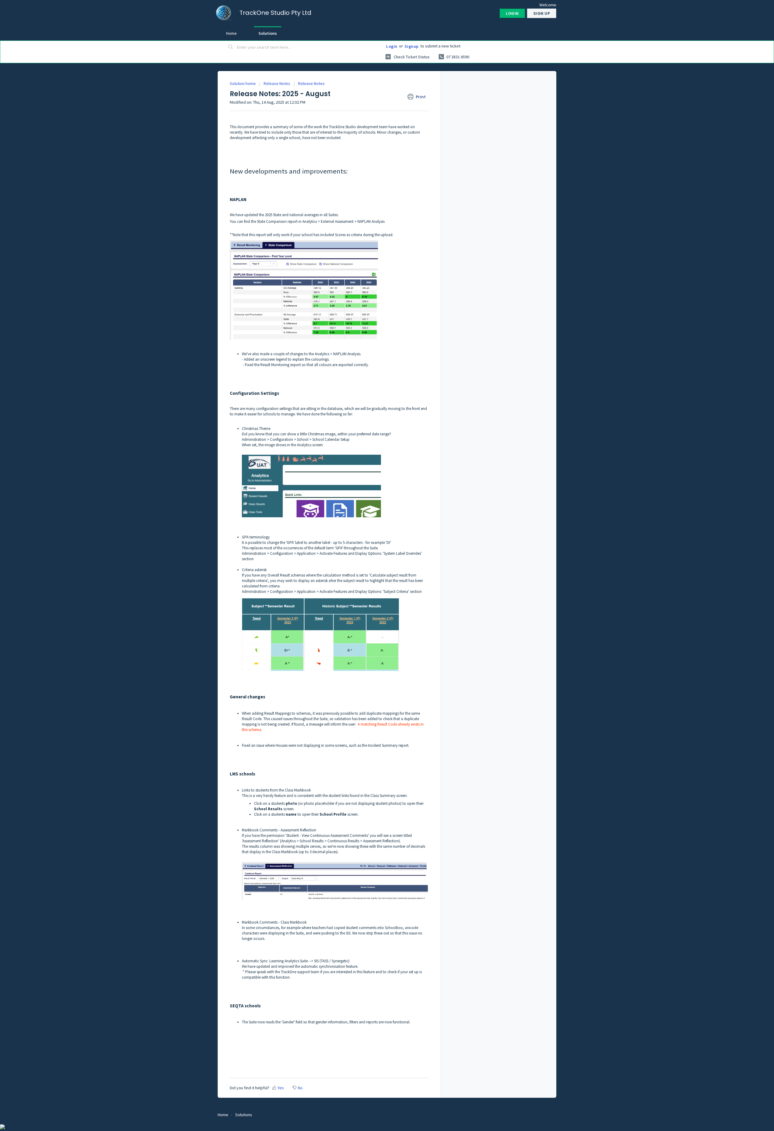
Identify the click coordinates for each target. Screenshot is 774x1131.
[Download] (376, 502)
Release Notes (277, 83)
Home (231, 33)
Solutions (268, 33)
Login (392, 46)
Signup (412, 46)
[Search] (230, 47)
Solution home (243, 83)
